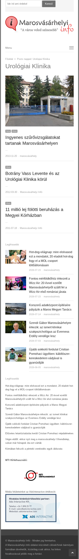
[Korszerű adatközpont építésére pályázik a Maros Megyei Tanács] (15, 305)
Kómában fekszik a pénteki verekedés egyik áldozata (33, 448)
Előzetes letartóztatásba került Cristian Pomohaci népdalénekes (39, 433)
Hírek (14, 131)
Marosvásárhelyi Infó (31, 192)
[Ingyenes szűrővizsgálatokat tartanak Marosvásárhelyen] (39, 77)
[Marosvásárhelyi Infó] (39, 25)
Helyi (8, 131)
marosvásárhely (28, 156)
